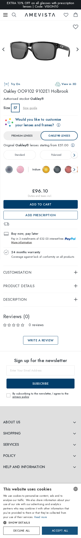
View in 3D (69, 84)
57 (15, 107)
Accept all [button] (60, 531)
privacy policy (21, 397)
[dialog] (40, 511)
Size (6, 107)
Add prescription (40, 215)
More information (21, 242)
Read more (40, 517)
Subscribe (40, 383)
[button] (36, 523)
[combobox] (75, 489)
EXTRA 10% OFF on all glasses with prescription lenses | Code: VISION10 (40, 4)
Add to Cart (41, 204)
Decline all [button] (21, 531)
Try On (15, 84)
